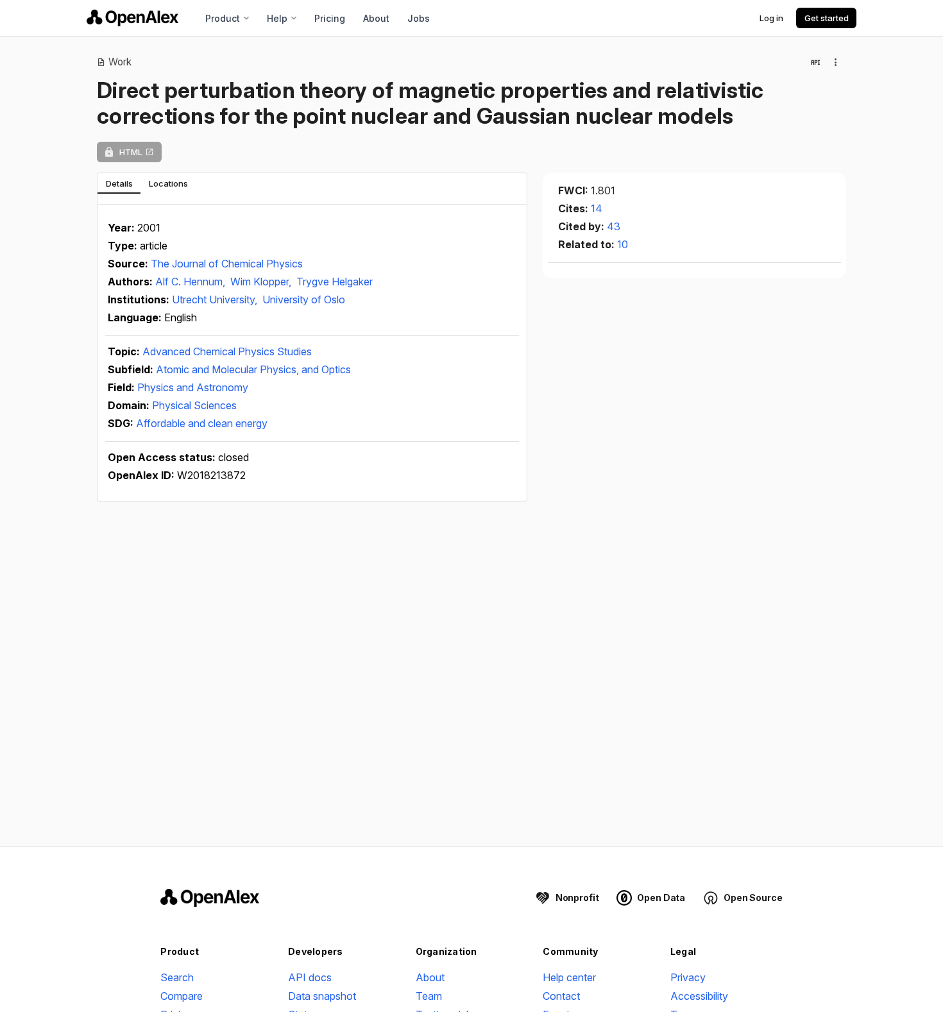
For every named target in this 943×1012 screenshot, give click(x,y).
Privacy (688, 977)
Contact (561, 996)
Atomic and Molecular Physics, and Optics (253, 369)
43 (613, 226)
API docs (310, 977)
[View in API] (815, 62)
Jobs (418, 18)
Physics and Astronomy (192, 387)
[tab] (119, 183)
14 (596, 208)
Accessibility (699, 996)
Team (429, 996)
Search (177, 977)
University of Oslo (303, 299)
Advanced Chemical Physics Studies (227, 351)
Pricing (329, 18)
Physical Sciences (194, 405)
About (376, 18)
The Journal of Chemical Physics (227, 263)
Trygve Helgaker (334, 281)
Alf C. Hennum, (191, 281)
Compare (181, 996)
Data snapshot (322, 996)
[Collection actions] (836, 62)
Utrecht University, (216, 299)
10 (622, 244)
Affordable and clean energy (202, 423)
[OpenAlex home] (132, 18)
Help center (569, 977)
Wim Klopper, (262, 281)
